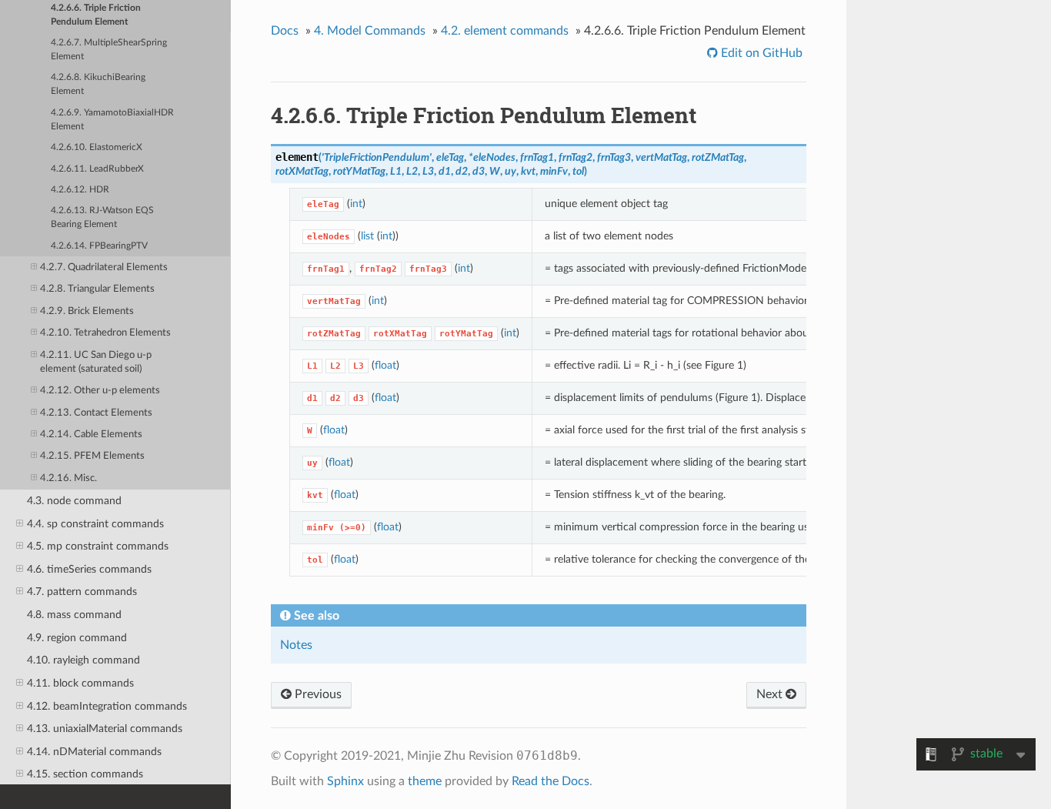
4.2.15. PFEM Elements (92, 456)
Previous (317, 694)
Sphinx (345, 781)
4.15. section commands (85, 774)
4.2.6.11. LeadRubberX (97, 169)
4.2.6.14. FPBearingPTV (99, 246)
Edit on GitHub (760, 53)
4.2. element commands (505, 31)
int (356, 203)
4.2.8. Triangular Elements (97, 289)
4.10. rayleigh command (83, 660)
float (385, 365)
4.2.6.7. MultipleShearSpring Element (109, 49)
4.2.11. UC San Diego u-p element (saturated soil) (96, 362)
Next (771, 694)
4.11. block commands (80, 683)
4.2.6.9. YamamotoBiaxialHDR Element (112, 120)
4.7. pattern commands (82, 591)
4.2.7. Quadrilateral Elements (104, 267)
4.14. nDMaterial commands (94, 751)
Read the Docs (550, 781)
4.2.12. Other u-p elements (100, 391)
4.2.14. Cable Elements (91, 435)
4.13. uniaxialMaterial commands (104, 728)
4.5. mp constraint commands (97, 546)
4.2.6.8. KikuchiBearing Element (98, 84)
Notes (296, 645)
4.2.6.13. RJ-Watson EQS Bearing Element (102, 217)
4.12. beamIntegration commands (107, 706)
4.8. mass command (74, 614)
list (367, 236)
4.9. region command (77, 638)
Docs (285, 31)
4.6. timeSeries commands (89, 569)
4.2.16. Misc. (68, 478)
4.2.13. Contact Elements (96, 413)
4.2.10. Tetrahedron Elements (105, 333)
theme (425, 781)
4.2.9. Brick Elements (87, 311)
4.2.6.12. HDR (80, 190)
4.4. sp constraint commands (95, 524)
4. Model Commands (369, 31)
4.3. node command (74, 500)
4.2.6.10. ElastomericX (96, 147)
